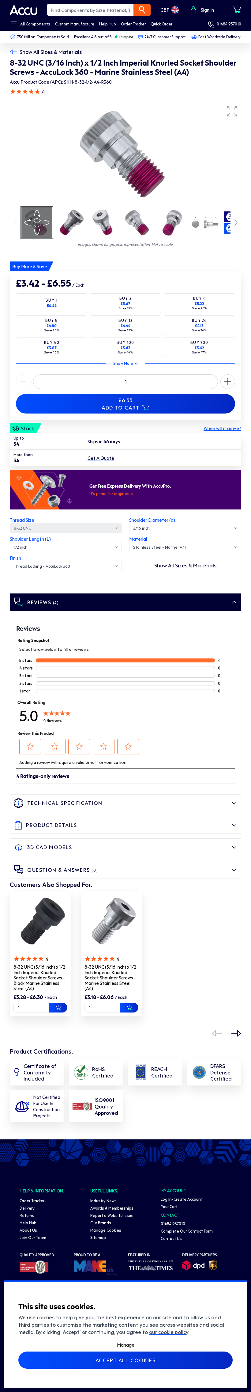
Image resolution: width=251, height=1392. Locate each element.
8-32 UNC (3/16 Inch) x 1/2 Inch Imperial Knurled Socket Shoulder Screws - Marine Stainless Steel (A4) (110, 977)
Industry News (103, 1200)
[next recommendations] (236, 1033)
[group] (125, 154)
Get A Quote (101, 458)
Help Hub (28, 1222)
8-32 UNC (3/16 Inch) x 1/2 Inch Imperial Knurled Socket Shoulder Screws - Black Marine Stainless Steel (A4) (39, 977)
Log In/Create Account (182, 1199)
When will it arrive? (222, 428)
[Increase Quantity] (23, 381)
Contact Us (171, 1238)
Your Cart (169, 1206)
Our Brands (100, 1222)
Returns (27, 1215)
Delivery (27, 1208)
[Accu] (23, 9)
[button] (232, 111)
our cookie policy (168, 1332)
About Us (28, 1230)
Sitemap (98, 1237)
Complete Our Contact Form (187, 1231)
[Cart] (237, 10)
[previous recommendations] (217, 1033)
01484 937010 (229, 23)
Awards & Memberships (111, 1208)
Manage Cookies (105, 1230)
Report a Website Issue (111, 1215)
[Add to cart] (58, 1008)
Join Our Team (33, 1237)
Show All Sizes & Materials (51, 52)
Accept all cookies (126, 1360)
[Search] (142, 10)
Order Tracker (32, 1200)
